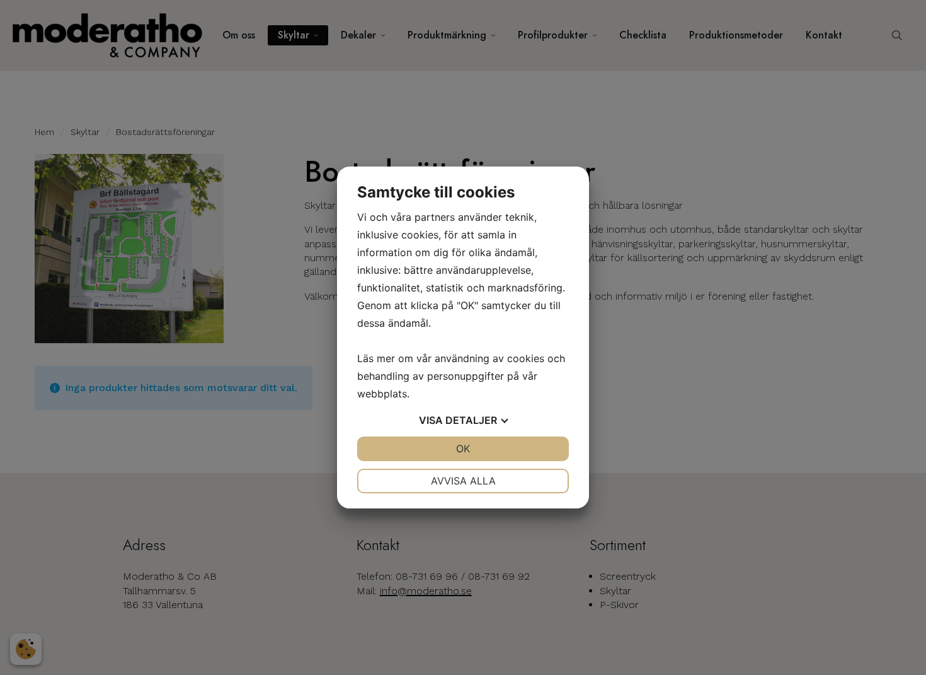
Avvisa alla (463, 480)
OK (463, 448)
